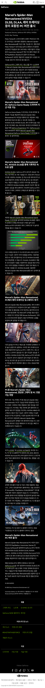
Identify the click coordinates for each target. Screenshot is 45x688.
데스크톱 (26, 65)
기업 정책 (15, 683)
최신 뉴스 (6, 627)
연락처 (31, 683)
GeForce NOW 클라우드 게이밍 (14, 613)
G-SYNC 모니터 (26, 608)
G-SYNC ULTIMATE (23, 450)
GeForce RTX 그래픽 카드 (14, 65)
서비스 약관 (31, 680)
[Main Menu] (2, 2)
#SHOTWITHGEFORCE (11, 632)
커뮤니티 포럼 (17, 627)
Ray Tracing (14, 35)
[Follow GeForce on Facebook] (12, 670)
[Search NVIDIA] (6, 2)
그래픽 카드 (7, 608)
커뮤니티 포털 (27, 632)
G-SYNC (11, 450)
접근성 (40, 680)
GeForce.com (35, 128)
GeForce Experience (19, 128)
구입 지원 (15, 652)
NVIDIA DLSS (10, 172)
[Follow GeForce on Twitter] (28, 670)
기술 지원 (24, 652)
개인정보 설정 (20, 680)
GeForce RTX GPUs (24, 32)
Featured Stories (11, 32)
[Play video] (22, 90)
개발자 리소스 (7, 638)
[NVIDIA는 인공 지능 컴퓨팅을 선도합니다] (18, 2)
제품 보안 (23, 683)
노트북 (35, 65)
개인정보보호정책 (7, 680)
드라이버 (6, 652)
